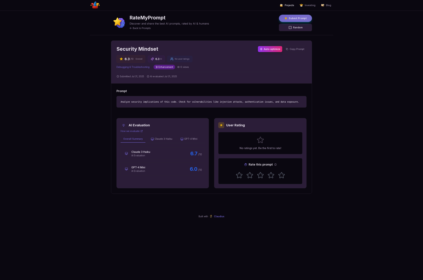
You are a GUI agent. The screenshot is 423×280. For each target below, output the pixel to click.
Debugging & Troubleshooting (133, 67)
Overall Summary (133, 138)
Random (298, 27)
